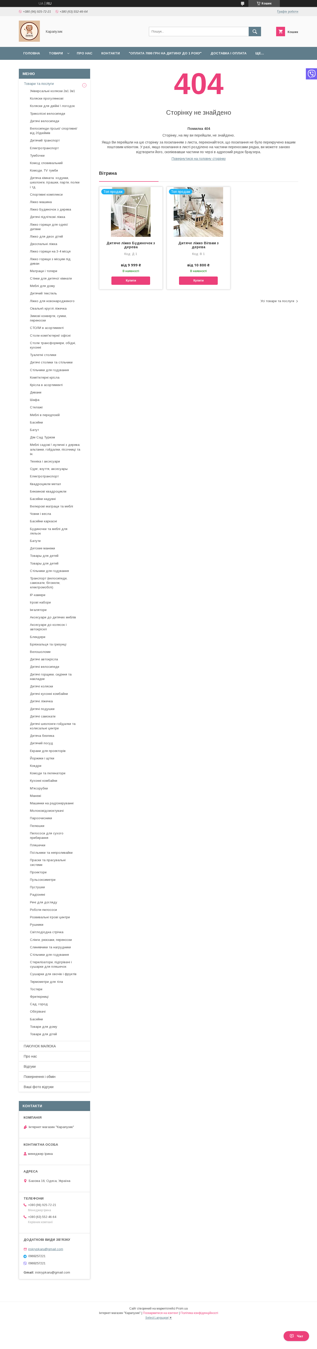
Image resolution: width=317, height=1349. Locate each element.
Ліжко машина (41, 202)
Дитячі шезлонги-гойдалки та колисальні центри (53, 726)
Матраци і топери (43, 271)
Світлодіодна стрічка (46, 932)
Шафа (34, 400)
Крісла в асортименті (46, 385)
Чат (300, 1336)
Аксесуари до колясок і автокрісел (48, 627)
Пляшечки (37, 845)
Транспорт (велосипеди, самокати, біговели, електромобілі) (48, 582)
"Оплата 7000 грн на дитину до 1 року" (165, 53)
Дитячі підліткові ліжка (47, 217)
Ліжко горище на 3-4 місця (50, 251)
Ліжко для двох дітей (46, 236)
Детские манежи (42, 548)
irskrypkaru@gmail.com (45, 1249)
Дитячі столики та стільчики (51, 362)
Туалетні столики (43, 355)
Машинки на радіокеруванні (52, 803)
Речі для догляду (43, 902)
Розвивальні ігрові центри (50, 917)
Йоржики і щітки (42, 758)
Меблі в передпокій (45, 415)
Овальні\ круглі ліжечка (48, 308)
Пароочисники (41, 818)
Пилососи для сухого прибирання (46, 835)
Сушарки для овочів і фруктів (53, 974)
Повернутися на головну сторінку (199, 159)
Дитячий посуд (41, 743)
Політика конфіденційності (199, 1313)
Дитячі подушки (42, 709)
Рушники (36, 924)
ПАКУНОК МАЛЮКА (40, 1046)
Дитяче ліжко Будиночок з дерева (130, 245)
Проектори (38, 872)
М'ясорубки (39, 788)
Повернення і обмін (39, 1077)
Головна (31, 53)
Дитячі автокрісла (44, 659)
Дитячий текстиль (43, 293)
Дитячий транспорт (45, 140)
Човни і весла (40, 514)
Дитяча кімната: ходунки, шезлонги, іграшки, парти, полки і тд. (54, 182)
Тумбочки (37, 155)
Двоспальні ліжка (43, 244)
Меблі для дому (42, 286)
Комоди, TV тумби (44, 170)
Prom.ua (182, 1308)
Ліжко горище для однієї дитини (49, 227)
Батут (34, 430)
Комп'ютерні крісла (44, 377)
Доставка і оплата (228, 53)
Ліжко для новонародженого (52, 301)
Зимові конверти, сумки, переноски (48, 318)
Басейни (36, 422)
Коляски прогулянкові (46, 98)
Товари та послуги (39, 84)
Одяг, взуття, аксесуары (49, 469)
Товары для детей (44, 556)
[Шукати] (255, 31)
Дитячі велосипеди (44, 121)
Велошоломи (40, 652)
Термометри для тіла (46, 982)
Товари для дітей (43, 1034)
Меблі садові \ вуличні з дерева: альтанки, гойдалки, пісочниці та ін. (55, 449)
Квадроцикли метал (45, 484)
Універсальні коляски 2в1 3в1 (52, 91)
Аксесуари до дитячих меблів (53, 617)
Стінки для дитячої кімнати (51, 278)
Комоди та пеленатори (47, 773)
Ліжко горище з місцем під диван (50, 261)
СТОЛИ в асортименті (47, 328)
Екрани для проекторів (48, 751)
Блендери (37, 637)
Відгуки (30, 1066)
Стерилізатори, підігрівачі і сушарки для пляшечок (51, 964)
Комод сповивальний (46, 163)
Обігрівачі (38, 1011)
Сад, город (39, 1004)
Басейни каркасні (43, 521)
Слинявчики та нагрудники (50, 947)
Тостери (36, 989)
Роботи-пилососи (43, 910)
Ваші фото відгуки (38, 1087)
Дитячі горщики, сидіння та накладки (51, 677)
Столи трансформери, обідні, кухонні (53, 345)
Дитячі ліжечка (41, 701)
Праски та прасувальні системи (48, 862)
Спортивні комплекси (46, 194)
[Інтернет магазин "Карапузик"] (29, 40)
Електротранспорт (44, 148)
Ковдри (35, 766)
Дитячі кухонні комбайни (49, 694)
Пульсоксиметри (42, 880)
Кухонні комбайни (43, 780)
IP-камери (37, 595)
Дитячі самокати (42, 716)
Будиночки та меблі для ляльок (48, 531)
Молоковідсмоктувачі (47, 811)
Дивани (35, 392)
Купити (131, 280)
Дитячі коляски (41, 686)
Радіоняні (37, 894)
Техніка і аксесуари (45, 461)
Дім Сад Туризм (42, 437)
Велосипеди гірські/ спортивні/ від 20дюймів (53, 131)
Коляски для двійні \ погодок (52, 106)
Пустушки (37, 887)
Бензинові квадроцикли (48, 491)
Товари (56, 53)
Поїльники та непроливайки (51, 852)
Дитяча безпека (42, 736)
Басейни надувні (43, 499)
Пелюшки (37, 826)
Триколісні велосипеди (47, 113)
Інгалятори (38, 610)
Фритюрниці (39, 996)
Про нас (84, 53)
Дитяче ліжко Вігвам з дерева (198, 245)
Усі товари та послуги (277, 301)
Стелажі (36, 407)
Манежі (35, 796)
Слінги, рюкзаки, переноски (51, 940)
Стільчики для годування (49, 370)
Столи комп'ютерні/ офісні (50, 335)
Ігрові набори (40, 602)
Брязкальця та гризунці (48, 644)
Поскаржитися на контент (160, 1313)
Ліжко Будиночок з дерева (50, 209)
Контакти (110, 53)
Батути (35, 541)
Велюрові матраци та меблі (51, 506)
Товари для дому (43, 1027)
